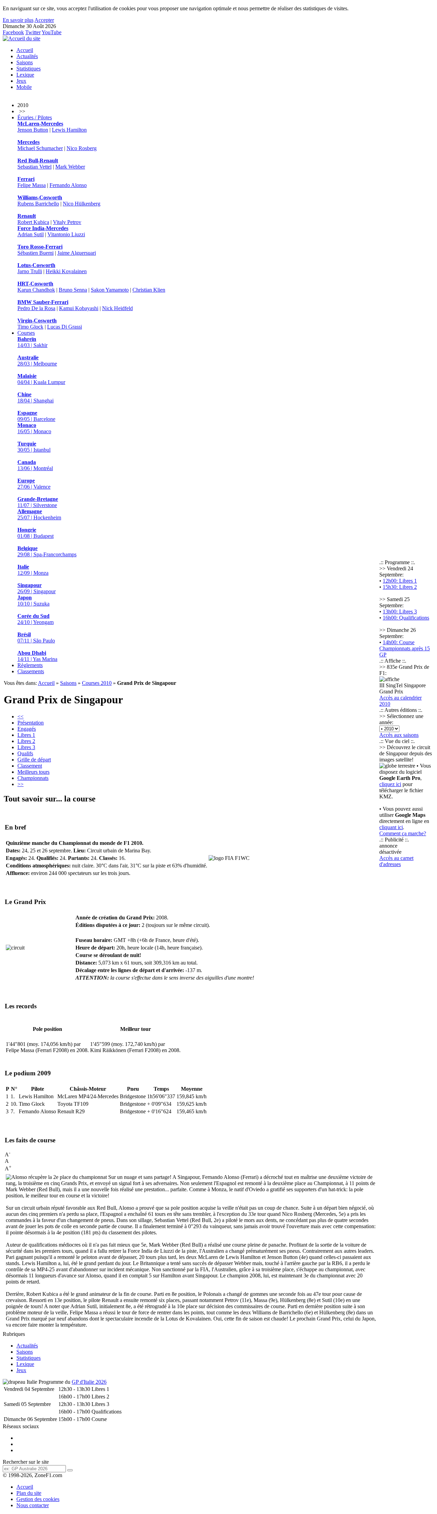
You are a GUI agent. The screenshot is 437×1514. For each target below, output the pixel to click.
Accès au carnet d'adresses (396, 861)
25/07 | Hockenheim (39, 514)
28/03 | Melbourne (37, 361)
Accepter (44, 20)
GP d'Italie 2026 (89, 1382)
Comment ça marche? (402, 833)
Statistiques (28, 68)
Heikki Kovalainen (66, 271)
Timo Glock (30, 327)
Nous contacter (32, 1505)
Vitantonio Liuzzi (66, 234)
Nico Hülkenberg (81, 204)
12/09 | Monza (32, 570)
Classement (29, 766)
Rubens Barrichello (38, 204)
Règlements (30, 665)
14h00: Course (398, 642)
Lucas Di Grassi (64, 327)
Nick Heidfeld (117, 308)
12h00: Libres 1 (400, 581)
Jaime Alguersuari (76, 253)
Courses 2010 (97, 683)
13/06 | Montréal (35, 465)
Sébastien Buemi (35, 253)
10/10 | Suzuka (33, 601)
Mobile (24, 87)
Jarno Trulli (29, 271)
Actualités (27, 56)
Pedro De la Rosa (36, 308)
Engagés (26, 729)
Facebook (13, 32)
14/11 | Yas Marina (37, 656)
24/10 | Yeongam (35, 619)
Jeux (21, 81)
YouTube (51, 32)
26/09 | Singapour (36, 588)
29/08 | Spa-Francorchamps (46, 551)
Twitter (33, 32)
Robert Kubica (33, 222)
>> (20, 784)
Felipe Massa (31, 185)
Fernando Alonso (68, 185)
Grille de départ (34, 759)
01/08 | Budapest (35, 533)
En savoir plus (18, 20)
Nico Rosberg (82, 148)
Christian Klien (148, 290)
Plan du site (28, 1493)
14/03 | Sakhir (32, 342)
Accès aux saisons (399, 735)
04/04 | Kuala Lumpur (41, 379)
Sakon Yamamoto (110, 290)
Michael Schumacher (40, 148)
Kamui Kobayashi (78, 308)
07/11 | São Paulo (36, 637)
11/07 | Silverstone (37, 502)
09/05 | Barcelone (36, 416)
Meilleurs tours (33, 772)
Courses (26, 333)
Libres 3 (26, 747)
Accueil (24, 50)
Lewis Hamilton (69, 130)
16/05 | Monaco (34, 428)
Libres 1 (26, 735)
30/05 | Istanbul (34, 447)
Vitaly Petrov (67, 222)
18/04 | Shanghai (35, 397)
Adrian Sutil (30, 234)
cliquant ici (391, 827)
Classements (30, 671)
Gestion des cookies (37, 1499)
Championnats (32, 778)
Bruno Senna (73, 290)
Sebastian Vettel (34, 167)
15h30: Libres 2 (400, 587)
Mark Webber (70, 167)
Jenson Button (32, 130)
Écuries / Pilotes (34, 117)
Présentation (30, 723)
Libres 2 (26, 741)
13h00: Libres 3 (400, 611)
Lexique (25, 75)
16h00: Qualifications (406, 618)
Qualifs (25, 753)
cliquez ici (390, 784)
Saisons (24, 62)
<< (20, 716)
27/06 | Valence (34, 484)
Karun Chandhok (36, 290)
